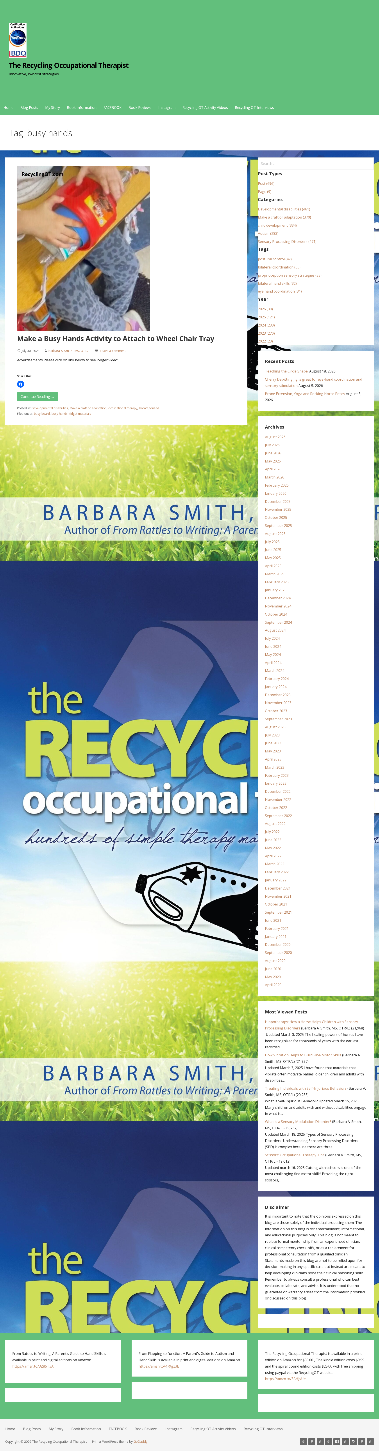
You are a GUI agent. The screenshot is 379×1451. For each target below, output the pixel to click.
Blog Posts (29, 107)
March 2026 (274, 477)
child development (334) (277, 225)
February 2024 (277, 678)
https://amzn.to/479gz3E (159, 1366)
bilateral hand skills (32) (277, 283)
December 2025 (278, 501)
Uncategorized (149, 408)
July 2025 (272, 541)
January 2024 (275, 686)
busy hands (60, 413)
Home (8, 107)
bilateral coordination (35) (279, 267)
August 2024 (275, 630)
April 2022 (273, 856)
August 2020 (275, 960)
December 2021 (278, 888)
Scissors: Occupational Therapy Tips (294, 1155)
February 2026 (277, 485)
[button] (20, 384)
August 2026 (275, 436)
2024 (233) (266, 325)
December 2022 (278, 791)
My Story (52, 107)
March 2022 (274, 863)
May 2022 (273, 848)
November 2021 (278, 896)
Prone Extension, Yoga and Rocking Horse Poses (305, 393)
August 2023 (275, 727)
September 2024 (278, 622)
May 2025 (273, 557)
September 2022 (278, 815)
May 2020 (273, 976)
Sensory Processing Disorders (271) (287, 241)
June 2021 (273, 920)
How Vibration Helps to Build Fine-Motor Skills (303, 1055)
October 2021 (276, 904)
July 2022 (272, 831)
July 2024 (272, 638)
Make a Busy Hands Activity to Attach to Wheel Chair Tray (115, 338)
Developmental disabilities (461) (284, 209)
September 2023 (278, 719)
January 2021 (275, 936)
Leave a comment (113, 351)
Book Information (82, 107)
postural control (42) (275, 259)
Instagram (166, 107)
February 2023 (277, 775)
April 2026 (273, 469)
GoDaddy (140, 1441)
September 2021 (278, 912)
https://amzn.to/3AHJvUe (285, 1378)
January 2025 (275, 590)
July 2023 (272, 735)
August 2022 (275, 823)
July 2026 (272, 445)
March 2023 (274, 767)
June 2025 (273, 549)
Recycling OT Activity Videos (205, 107)
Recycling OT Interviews (254, 107)
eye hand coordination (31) (280, 291)
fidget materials (80, 413)
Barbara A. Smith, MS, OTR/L (69, 351)
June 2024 (273, 646)
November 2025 (278, 509)
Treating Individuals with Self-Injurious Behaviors (306, 1088)
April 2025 (273, 565)
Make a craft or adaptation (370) (284, 217)
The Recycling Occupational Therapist (69, 65)
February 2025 (277, 582)
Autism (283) (268, 233)
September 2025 (278, 525)
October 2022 (276, 807)
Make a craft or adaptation (88, 408)
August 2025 (275, 533)
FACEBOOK (113, 107)
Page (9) (264, 191)
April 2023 (273, 759)
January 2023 (275, 783)
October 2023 (276, 710)
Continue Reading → (37, 396)
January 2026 (275, 493)
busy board (42, 413)
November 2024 (278, 606)
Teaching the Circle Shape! (286, 371)
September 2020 (278, 952)
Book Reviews (140, 107)
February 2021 (277, 928)
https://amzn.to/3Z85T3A (33, 1366)
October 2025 (276, 517)
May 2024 (273, 654)
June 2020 (273, 968)
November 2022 (278, 799)
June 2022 (273, 839)
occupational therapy (122, 408)
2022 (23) (265, 341)
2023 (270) (266, 333)
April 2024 (273, 662)
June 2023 (273, 743)
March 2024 (274, 670)
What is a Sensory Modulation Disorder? (298, 1121)
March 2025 (274, 574)
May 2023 (273, 751)
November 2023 (278, 702)
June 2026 (273, 453)
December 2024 (278, 598)
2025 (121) (266, 317)
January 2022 (275, 880)
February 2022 (277, 872)
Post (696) (266, 183)
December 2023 (278, 694)
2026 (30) (265, 309)
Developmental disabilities (50, 408)
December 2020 (278, 944)
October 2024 (276, 614)
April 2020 (273, 984)
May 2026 (273, 461)
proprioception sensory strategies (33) (290, 275)
